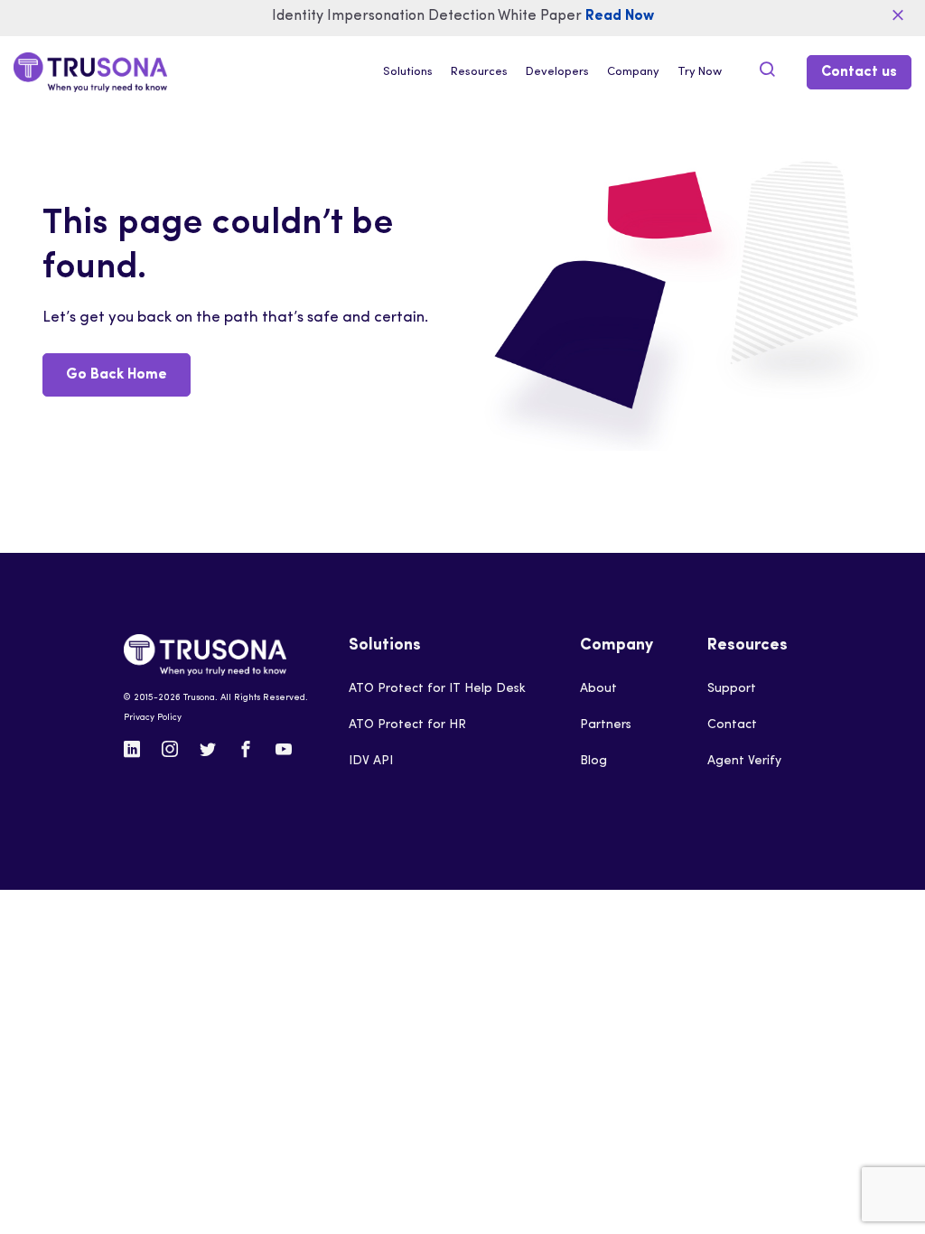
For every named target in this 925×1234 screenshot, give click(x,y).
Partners (605, 725)
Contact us (859, 72)
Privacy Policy (153, 718)
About (598, 689)
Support (731, 689)
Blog (593, 761)
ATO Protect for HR (407, 725)
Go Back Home (116, 375)
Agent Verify (744, 761)
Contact (732, 725)
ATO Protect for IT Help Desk (437, 689)
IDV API (371, 761)
